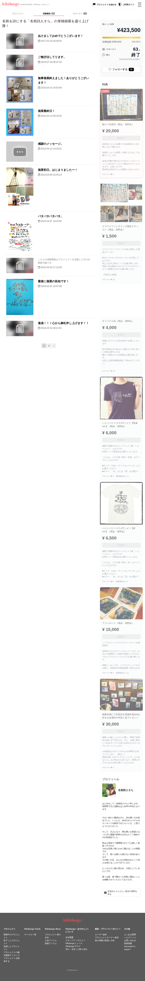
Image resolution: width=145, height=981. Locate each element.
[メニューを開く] (140, 4)
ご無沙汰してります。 (52, 56)
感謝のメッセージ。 (50, 143)
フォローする (122, 69)
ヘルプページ (130, 937)
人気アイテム (51, 940)
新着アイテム (51, 943)
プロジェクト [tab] (18, 13)
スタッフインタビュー (75, 940)
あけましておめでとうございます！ (60, 35)
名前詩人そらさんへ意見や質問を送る (122, 892)
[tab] (48, 13)
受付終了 (121, 138)
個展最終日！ (46, 110)
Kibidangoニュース (74, 943)
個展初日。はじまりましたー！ (58, 169)
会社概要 (69, 937)
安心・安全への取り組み (76, 949)
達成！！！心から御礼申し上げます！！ (63, 323)
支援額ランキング (12, 955)
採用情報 (128, 943)
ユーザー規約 (101, 934)
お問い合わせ (130, 940)
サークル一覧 (30, 934)
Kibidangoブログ (73, 946)
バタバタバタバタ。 (50, 216)
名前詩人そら (125, 790)
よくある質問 (130, 934)
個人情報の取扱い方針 (105, 940)
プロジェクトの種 (12, 952)
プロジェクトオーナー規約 (107, 937)
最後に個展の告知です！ (53, 281)
